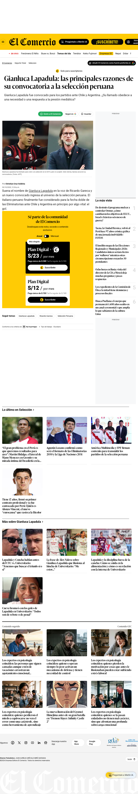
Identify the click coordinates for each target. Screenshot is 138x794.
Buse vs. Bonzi (48, 53)
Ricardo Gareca (46, 316)
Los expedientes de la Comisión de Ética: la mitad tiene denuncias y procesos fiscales (113, 290)
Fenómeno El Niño (30, 53)
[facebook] (12, 742)
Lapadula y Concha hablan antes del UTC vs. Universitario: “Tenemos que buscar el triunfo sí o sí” (22, 564)
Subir (129, 759)
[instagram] (25, 742)
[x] (19, 742)
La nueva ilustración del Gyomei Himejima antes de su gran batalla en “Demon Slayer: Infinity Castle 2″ (66, 716)
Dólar (125, 53)
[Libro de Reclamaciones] (132, 742)
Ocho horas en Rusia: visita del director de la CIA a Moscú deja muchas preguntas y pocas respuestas (111, 274)
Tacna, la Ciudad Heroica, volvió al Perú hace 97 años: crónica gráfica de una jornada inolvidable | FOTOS (112, 232)
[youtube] (32, 742)
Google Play (92, 742)
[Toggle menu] (3, 42)
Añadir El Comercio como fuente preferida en (111, 63)
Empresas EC (106, 53)
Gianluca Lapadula (26, 316)
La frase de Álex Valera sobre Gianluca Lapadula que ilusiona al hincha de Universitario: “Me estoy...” (66, 564)
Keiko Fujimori (90, 53)
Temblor (77, 53)
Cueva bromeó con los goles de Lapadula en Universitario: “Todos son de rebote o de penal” (21, 611)
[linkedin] (39, 742)
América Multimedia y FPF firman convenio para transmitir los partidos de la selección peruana (110, 451)
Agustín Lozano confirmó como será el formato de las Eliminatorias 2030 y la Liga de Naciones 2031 (67, 451)
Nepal (118, 53)
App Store (76, 742)
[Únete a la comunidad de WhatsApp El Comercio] (50, 114)
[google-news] (45, 742)
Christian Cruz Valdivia (15, 184)
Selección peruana (65, 316)
